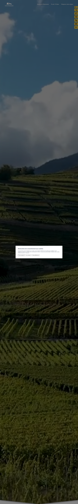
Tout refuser (28, 255)
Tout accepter (21, 255)
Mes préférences (36, 255)
